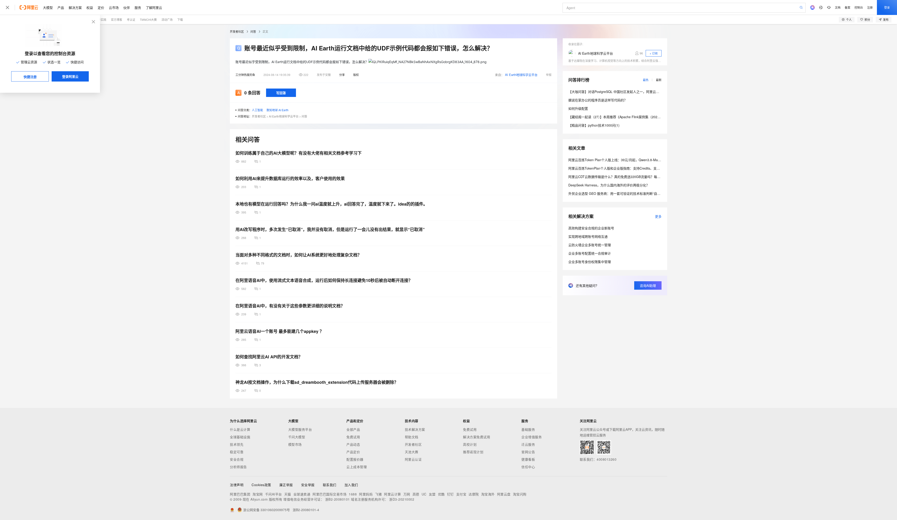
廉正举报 (286, 484)
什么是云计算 (240, 429)
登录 (887, 7)
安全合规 (236, 459)
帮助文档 (411, 437)
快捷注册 (30, 76)
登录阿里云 (70, 76)
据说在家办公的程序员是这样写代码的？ (597, 100)
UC (424, 494)
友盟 (432, 494)
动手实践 (100, 19)
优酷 (441, 494)
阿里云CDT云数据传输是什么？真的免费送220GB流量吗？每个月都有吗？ (622, 176)
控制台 (858, 7)
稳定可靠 (236, 451)
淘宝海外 (488, 494)
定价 (101, 7)
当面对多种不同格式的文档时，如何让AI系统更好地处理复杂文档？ (298, 255)
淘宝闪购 (520, 494)
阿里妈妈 (366, 494)
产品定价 (353, 451)
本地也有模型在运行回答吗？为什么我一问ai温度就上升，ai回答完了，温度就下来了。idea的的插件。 (331, 204)
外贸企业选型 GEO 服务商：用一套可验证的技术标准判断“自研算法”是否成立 (624, 193)
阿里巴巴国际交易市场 (329, 494)
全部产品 (353, 429)
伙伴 (126, 7)
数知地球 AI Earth (277, 110)
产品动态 (353, 444)
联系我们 (329, 484)
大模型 (48, 7)
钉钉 (450, 494)
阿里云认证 (413, 459)
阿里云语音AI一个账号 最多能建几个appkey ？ (279, 331)
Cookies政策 (261, 484)
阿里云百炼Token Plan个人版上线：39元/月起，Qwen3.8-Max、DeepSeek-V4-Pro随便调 (633, 159)
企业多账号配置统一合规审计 (589, 253)
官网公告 (528, 451)
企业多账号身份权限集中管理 (589, 261)
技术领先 (236, 444)
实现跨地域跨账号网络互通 (588, 236)
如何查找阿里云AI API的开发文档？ (269, 357)
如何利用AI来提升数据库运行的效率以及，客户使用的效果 (290, 178)
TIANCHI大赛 (148, 19)
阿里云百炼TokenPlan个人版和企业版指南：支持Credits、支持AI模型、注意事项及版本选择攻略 (638, 168)
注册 (870, 7)
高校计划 (470, 444)
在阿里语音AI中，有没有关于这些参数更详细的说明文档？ (290, 306)
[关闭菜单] (7, 7)
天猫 (287, 494)
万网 (406, 494)
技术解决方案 (415, 429)
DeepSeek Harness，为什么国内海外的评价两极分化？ (608, 185)
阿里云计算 (392, 494)
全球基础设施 (240, 437)
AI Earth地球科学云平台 (521, 74)
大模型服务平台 (300, 429)
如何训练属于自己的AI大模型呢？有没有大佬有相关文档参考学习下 (298, 153)
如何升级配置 (578, 108)
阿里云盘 (504, 494)
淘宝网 (258, 494)
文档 (837, 7)
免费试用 (353, 437)
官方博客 (116, 19)
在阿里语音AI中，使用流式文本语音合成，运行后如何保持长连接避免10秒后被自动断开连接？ (324, 280)
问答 (253, 31)
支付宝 (461, 494)
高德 (416, 494)
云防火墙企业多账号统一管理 (589, 244)
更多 (658, 216)
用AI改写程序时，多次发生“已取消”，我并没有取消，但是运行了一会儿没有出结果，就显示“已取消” (330, 229)
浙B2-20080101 (337, 499)
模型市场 (295, 444)
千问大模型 (296, 437)
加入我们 (351, 484)
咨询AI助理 (648, 285)
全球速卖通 (301, 494)
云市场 (114, 7)
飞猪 (378, 494)
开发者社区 (237, 31)
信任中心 (528, 466)
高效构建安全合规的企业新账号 (591, 228)
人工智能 (257, 110)
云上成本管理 (356, 466)
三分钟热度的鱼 (245, 75)
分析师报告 (238, 466)
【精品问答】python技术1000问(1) (593, 125)
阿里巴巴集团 (240, 494)
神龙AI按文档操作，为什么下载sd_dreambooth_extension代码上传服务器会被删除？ (316, 382)
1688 (353, 494)
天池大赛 (411, 451)
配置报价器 (354, 459)
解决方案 (75, 7)
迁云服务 (528, 444)
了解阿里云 (154, 7)
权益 (89, 7)
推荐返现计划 (473, 451)
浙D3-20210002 (401, 499)
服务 (138, 7)
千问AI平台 (273, 494)
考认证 (131, 19)
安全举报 (308, 484)
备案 (847, 7)
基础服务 (528, 429)
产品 (60, 7)
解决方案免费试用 (476, 437)
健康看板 (528, 459)
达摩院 (474, 494)
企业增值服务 (531, 437)
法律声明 (236, 484)
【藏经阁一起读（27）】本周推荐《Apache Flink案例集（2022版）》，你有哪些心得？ (630, 116)
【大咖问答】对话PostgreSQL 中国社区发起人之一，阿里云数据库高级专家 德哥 (627, 91)
